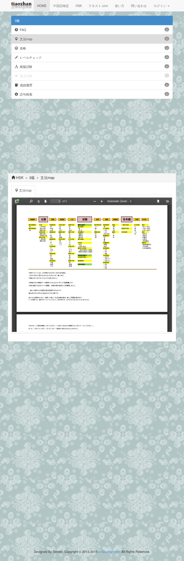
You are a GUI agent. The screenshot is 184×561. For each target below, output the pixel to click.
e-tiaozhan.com (109, 551)
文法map (93, 39)
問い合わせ (139, 5)
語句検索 (93, 94)
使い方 (119, 5)
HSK (79, 5)
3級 (17, 20)
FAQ (93, 29)
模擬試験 (93, 66)
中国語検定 (61, 5)
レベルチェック (93, 57)
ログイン (160, 5)
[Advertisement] (92, 137)
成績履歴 (93, 85)
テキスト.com (98, 5)
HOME (41, 5)
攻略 (93, 48)
